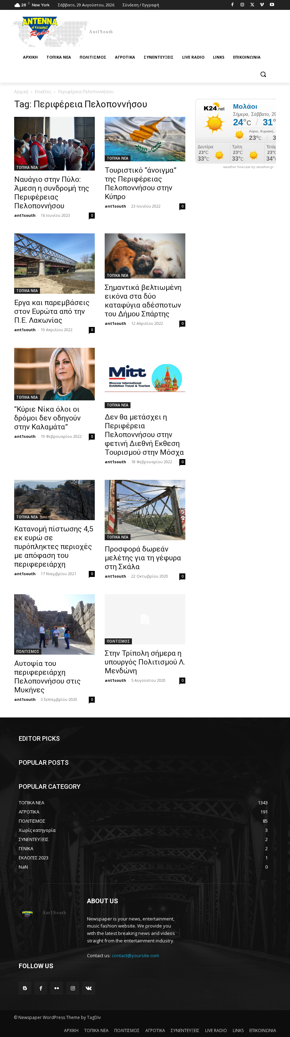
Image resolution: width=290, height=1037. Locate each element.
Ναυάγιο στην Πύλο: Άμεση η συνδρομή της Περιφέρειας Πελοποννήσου (51, 192)
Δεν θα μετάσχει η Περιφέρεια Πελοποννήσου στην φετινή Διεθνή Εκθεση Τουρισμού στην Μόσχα (144, 435)
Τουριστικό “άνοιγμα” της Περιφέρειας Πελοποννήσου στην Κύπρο (140, 183)
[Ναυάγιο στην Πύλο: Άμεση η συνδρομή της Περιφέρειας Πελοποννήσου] (54, 144)
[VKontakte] (88, 988)
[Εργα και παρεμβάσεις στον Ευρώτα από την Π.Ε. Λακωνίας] (54, 263)
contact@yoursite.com (135, 955)
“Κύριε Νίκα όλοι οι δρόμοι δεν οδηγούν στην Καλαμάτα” (47, 418)
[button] (263, 74)
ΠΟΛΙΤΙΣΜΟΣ (27, 651)
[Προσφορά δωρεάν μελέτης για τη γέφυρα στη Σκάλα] (145, 510)
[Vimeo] (262, 5)
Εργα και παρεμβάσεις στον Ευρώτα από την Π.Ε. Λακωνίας (51, 311)
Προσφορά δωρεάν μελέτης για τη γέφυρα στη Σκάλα (143, 558)
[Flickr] (57, 988)
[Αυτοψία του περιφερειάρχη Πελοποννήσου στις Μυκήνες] (54, 624)
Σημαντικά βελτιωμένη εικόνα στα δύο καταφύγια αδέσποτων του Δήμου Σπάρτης (143, 300)
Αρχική (21, 92)
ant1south (25, 215)
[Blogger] (25, 988)
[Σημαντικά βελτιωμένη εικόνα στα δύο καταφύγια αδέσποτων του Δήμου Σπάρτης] (145, 256)
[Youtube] (272, 5)
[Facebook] (232, 5)
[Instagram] (242, 5)
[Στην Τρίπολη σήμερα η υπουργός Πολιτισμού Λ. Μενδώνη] (145, 619)
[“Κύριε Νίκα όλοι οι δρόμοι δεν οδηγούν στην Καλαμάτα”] (54, 374)
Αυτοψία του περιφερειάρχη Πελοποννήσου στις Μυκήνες (47, 676)
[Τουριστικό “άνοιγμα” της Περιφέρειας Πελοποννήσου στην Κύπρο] (145, 139)
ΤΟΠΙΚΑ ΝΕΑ (27, 167)
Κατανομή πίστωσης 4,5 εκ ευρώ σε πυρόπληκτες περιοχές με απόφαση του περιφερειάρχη (53, 546)
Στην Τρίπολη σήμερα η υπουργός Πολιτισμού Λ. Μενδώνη (145, 662)
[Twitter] (252, 5)
